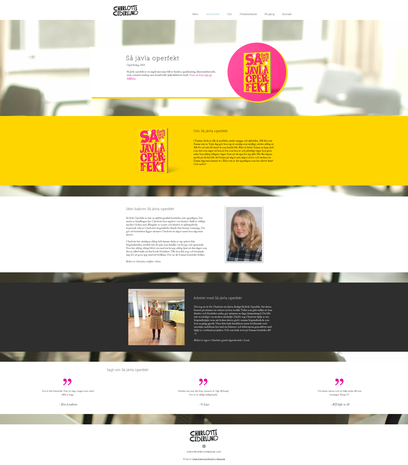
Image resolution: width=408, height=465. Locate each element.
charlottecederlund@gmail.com (203, 452)
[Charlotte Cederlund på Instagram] (204, 446)
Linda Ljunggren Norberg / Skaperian (209, 459)
